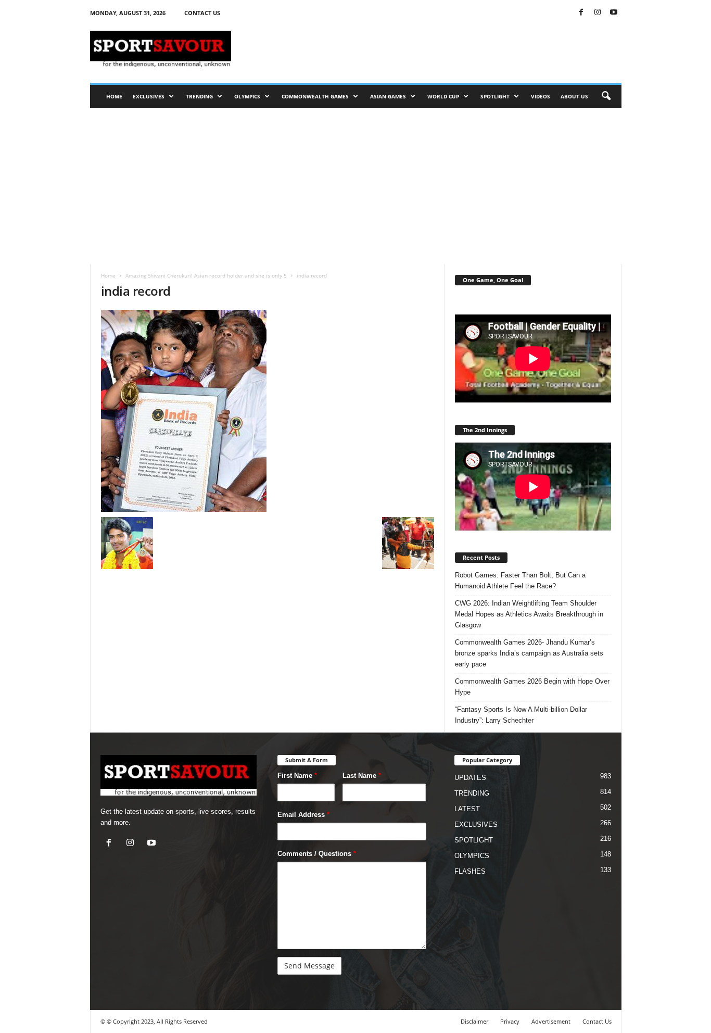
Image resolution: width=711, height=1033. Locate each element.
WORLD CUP (443, 96)
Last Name (361, 775)
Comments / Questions (316, 854)
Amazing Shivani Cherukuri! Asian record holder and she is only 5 (206, 275)
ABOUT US (574, 96)
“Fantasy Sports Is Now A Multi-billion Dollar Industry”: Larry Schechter (521, 715)
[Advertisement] (432, 49)
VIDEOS (540, 96)
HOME (114, 96)
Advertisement (550, 1021)
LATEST (467, 809)
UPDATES (470, 778)
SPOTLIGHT (495, 96)
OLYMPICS (247, 96)
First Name (297, 775)
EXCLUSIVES (148, 96)
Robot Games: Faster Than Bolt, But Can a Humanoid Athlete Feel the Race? (520, 580)
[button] (605, 96)
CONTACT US (202, 13)
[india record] (267, 411)
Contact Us (597, 1021)
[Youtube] (613, 12)
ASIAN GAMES (388, 96)
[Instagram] (597, 12)
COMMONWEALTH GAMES (315, 96)
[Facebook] (581, 12)
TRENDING (199, 96)
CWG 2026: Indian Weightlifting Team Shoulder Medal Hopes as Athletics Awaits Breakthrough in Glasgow (529, 614)
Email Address (303, 814)
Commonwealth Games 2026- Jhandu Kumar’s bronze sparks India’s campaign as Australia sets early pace (529, 653)
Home (108, 275)
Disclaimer (474, 1021)
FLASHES (470, 871)
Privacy (509, 1021)
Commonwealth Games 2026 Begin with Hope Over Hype (532, 686)
